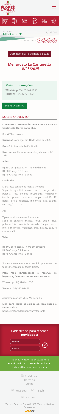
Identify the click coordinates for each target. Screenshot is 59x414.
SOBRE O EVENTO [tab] (14, 105)
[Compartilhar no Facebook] (39, 40)
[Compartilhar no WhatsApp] (44, 40)
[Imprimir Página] (54, 40)
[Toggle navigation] (54, 8)
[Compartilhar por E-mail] (49, 40)
